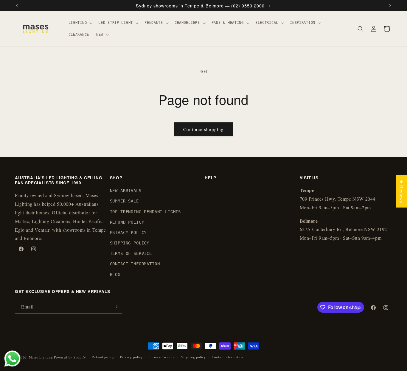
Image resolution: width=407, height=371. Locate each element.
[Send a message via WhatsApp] (12, 358)
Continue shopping (203, 129)
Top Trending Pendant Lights (145, 211)
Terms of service (162, 357)
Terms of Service (131, 253)
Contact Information (135, 264)
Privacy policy (131, 357)
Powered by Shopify (70, 357)
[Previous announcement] (17, 5)
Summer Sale (124, 201)
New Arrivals (126, 190)
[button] (80, 23)
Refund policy (103, 357)
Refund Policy (127, 222)
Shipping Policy (130, 243)
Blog (115, 274)
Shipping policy (193, 357)
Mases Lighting (41, 357)
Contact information (227, 357)
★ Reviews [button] (401, 191)
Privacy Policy (128, 232)
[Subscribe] (115, 307)
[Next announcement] (390, 5)
